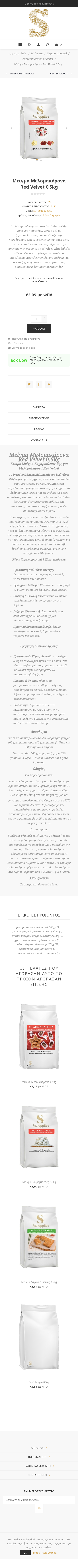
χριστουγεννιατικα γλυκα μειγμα (35, 940)
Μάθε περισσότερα (44, 1552)
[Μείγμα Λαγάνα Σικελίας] (39, 1237)
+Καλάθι (39, 328)
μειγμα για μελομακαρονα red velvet (35, 931)
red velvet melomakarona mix (37, 953)
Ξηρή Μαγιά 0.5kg (39, 1382)
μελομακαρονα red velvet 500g (35, 927)
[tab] (39, 407)
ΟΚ (25, 1552)
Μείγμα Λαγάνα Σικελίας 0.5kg (39, 1282)
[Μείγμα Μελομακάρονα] (39, 1037)
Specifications (39, 418)
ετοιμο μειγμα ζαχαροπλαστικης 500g (35, 935)
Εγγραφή (39, 1508)
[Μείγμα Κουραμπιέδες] (39, 1137)
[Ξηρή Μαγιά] (39, 1337)
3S (49, 202)
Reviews (39, 429)
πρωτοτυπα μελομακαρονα (35, 948)
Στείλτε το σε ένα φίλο (23, 347)
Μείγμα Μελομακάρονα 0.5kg (39, 1082)
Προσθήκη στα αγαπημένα (26, 338)
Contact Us (39, 440)
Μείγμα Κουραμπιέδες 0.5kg (39, 1182)
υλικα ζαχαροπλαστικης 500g (35, 944)
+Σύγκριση (17, 343)
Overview (39, 407)
